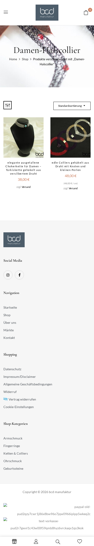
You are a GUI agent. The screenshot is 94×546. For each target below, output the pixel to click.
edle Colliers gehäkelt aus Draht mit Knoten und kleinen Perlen (70, 166)
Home (13, 59)
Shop (25, 59)
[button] (86, 12)
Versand (26, 186)
